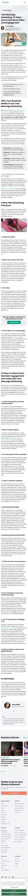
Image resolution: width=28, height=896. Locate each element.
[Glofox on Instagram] (2, 877)
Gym (2, 803)
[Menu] (24, 2)
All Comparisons (18, 841)
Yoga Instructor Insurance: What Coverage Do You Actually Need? (10, 761)
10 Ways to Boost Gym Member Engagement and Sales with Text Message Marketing (12, 93)
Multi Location (4, 850)
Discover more (14, 322)
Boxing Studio (4, 814)
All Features (4, 852)
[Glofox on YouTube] (13, 877)
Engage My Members (20, 808)
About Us (17, 859)
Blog (2, 859)
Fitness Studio (4, 806)
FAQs (2, 867)
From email (15, 337)
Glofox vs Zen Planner (20, 839)
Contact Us (17, 861)
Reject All (14, 890)
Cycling (3, 817)
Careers (16, 863)
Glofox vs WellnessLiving (20, 835)
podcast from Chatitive (9, 189)
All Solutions (17, 812)
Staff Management (5, 847)
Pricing (16, 865)
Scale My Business (19, 810)
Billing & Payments (5, 838)
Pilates (2, 810)
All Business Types (5, 823)
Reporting (3, 841)
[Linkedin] (14, 711)
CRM (2, 843)
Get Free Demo (14, 793)
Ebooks (2, 863)
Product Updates (5, 870)
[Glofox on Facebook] (9, 877)
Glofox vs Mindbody (19, 830)
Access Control (4, 845)
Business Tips (5, 758)
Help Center (4, 865)
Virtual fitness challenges (7, 628)
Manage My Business (19, 803)
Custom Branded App (6, 836)
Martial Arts (3, 819)
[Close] (26, 879)
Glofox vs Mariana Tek (20, 832)
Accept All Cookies (14, 894)
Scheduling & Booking (6, 834)
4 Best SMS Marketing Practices (11, 89)
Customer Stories (5, 861)
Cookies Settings (14, 887)
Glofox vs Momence (19, 837)
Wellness (3, 821)
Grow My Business (19, 806)
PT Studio (3, 812)
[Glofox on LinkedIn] (6, 877)
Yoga (2, 808)
